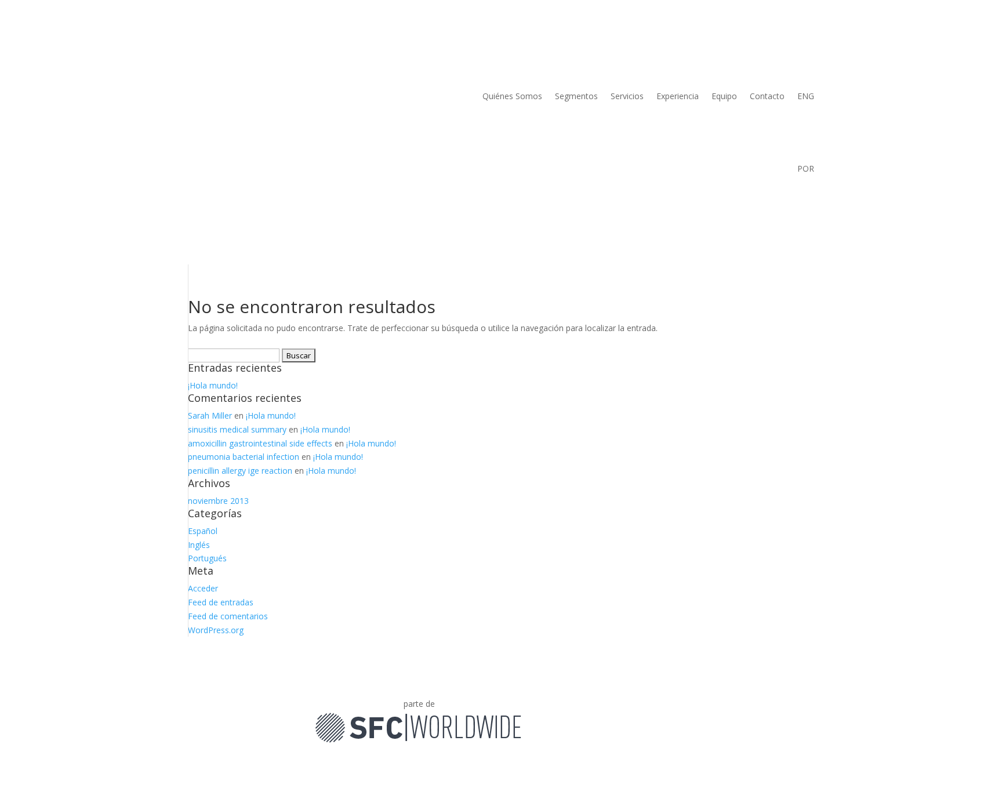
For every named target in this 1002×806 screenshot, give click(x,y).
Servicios (627, 95)
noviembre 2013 (218, 500)
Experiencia (677, 95)
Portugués (207, 558)
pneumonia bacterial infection (243, 456)
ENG (805, 95)
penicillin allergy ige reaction (240, 470)
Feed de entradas (220, 602)
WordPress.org (216, 630)
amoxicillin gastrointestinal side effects (260, 443)
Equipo (724, 95)
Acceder (203, 588)
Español (202, 530)
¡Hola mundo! (213, 385)
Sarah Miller (210, 415)
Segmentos (576, 95)
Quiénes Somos (512, 95)
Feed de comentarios (228, 616)
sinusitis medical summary (237, 429)
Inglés (199, 544)
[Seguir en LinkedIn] (531, 706)
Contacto (767, 95)
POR (805, 168)
